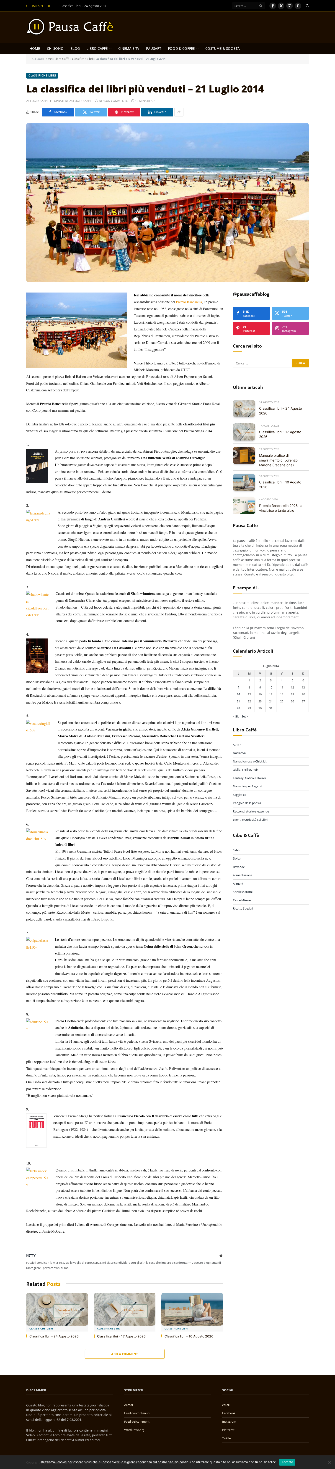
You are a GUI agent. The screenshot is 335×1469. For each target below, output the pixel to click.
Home (35, 48)
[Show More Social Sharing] (178, 112)
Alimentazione (242, 875)
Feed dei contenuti (136, 1413)
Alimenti (238, 883)
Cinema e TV (128, 48)
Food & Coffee (181, 48)
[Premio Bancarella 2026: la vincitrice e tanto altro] (244, 505)
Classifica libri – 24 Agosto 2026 (54, 1336)
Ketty (31, 1255)
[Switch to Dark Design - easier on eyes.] (307, 5)
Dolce (236, 858)
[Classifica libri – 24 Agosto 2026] (57, 1309)
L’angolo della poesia (247, 803)
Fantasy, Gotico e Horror (249, 778)
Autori (237, 745)
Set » (245, 716)
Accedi (128, 1405)
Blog (75, 48)
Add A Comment (124, 1354)
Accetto (287, 1462)
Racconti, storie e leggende (251, 811)
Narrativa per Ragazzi (247, 786)
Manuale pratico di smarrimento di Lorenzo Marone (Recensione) (278, 460)
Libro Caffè (97, 48)
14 (238, 694)
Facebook (228, 1413)
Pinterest (228, 1430)
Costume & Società (222, 48)
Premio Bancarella (189, 301)
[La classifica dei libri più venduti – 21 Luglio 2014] (167, 202)
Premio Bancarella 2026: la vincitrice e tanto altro (280, 508)
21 (238, 701)
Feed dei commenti (137, 1421)
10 (270, 687)
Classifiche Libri (82, 59)
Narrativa (239, 753)
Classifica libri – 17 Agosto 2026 (83, 6)
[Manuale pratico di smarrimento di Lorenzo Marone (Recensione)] (244, 455)
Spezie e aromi (243, 892)
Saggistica (239, 795)
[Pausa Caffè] (72, 27)
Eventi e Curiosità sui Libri (250, 820)
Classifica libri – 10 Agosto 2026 (189, 1336)
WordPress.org (134, 1430)
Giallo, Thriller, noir (245, 769)
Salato (237, 850)
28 (238, 708)
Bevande (239, 867)
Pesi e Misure (242, 900)
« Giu (236, 716)
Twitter (227, 1438)
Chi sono (55, 48)
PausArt (153, 48)
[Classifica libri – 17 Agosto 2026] (125, 1309)
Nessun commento (113, 101)
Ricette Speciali (243, 908)
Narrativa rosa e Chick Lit (250, 761)
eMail (225, 1405)
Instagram (229, 1421)
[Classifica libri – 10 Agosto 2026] (192, 1309)
